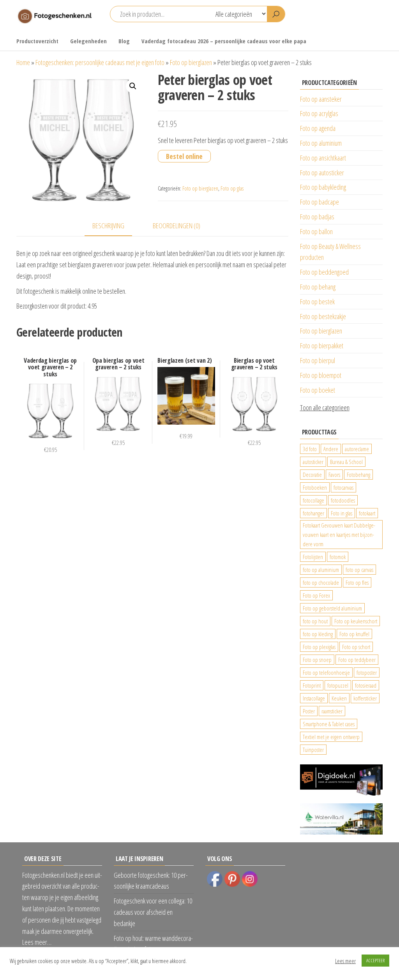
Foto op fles (357, 582)
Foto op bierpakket (321, 345)
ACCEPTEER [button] (375, 960)
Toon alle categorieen (325, 407)
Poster (309, 711)
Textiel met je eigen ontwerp (331, 737)
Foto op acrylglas (319, 113)
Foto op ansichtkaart (323, 157)
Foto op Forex (316, 595)
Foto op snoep (317, 659)
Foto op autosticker (322, 172)
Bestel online (184, 156)
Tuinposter (313, 749)
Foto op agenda (317, 128)
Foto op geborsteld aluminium (332, 608)
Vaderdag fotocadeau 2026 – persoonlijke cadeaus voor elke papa (223, 41)
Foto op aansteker (321, 99)
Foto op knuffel (354, 634)
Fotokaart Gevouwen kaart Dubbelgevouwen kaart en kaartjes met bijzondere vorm (339, 534)
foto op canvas (359, 569)
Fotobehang (358, 474)
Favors (334, 474)
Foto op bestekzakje (323, 316)
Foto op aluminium (321, 143)
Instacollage (314, 698)
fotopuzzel (337, 685)
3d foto (310, 449)
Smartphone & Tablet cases (329, 724)
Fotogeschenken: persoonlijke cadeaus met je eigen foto (99, 62)
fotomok (338, 557)
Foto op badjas (317, 216)
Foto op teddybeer (357, 659)
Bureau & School (346, 462)
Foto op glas (232, 188)
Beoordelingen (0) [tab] (176, 225)
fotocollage (313, 500)
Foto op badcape (319, 201)
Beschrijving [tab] (108, 225)
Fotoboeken (315, 487)
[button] (133, 86)
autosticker (313, 462)
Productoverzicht (37, 41)
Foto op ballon (316, 231)
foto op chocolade (321, 582)
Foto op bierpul (317, 360)
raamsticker (332, 711)
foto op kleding (318, 634)
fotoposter (367, 672)
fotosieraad (365, 685)
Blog (124, 41)
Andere (330, 449)
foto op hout (315, 621)
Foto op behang (317, 286)
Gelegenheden (88, 41)
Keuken (339, 698)
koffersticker (365, 698)
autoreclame (357, 449)
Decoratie (312, 474)
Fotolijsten (313, 557)
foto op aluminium (321, 569)
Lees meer (345, 960)
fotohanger (313, 513)
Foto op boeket (317, 390)
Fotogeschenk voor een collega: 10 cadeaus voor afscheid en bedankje (153, 912)
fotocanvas (343, 487)
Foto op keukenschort (355, 621)
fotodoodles (343, 500)
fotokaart (367, 513)
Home (23, 62)
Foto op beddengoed (324, 272)
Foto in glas (341, 513)
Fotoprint (312, 685)
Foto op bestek (317, 301)
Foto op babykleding (323, 187)
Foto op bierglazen (191, 62)
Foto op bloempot (320, 375)
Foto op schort (356, 647)
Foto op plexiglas (319, 647)
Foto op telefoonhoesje (326, 672)
